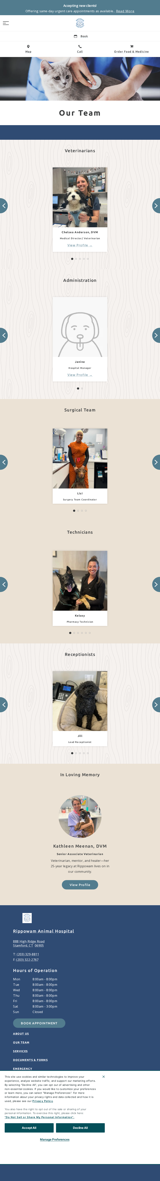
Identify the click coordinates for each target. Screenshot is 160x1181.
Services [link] (20, 1051)
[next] (156, 205)
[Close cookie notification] (103, 1076)
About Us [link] (21, 1033)
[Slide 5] (88, 259)
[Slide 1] (72, 259)
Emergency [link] (22, 1068)
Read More (125, 11)
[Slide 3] (80, 259)
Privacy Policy (42, 1101)
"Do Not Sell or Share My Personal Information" (39, 1117)
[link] (80, 23)
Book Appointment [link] (39, 1023)
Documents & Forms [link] (30, 1059)
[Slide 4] (84, 259)
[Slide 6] (90, 633)
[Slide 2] (76, 259)
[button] (6, 23)
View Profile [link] (78, 245)
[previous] (4, 205)
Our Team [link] (21, 1042)
